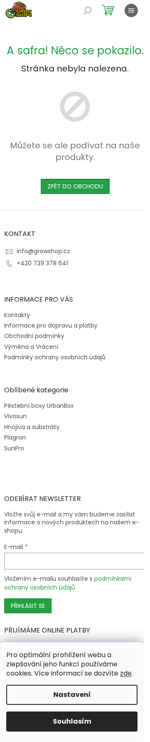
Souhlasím (72, 721)
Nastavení (72, 694)
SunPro (14, 448)
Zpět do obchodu (75, 186)
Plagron (15, 438)
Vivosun (15, 416)
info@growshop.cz (43, 251)
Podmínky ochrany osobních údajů (54, 357)
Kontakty (17, 315)
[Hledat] (87, 10)
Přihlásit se (28, 606)
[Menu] (131, 10)
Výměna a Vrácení (31, 347)
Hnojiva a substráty (32, 427)
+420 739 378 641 (42, 263)
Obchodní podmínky (34, 336)
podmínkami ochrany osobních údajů (67, 582)
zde (126, 673)
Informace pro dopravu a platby (51, 325)
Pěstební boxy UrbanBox (39, 406)
